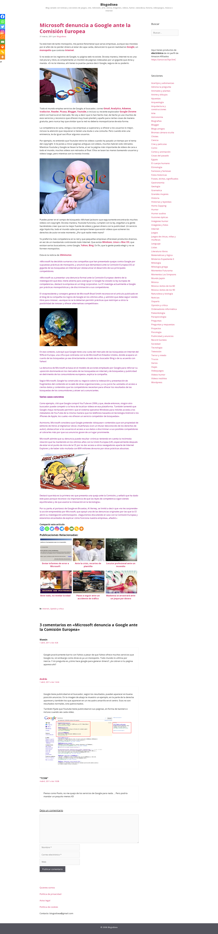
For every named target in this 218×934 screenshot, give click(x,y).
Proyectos (156, 328)
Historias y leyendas (161, 201)
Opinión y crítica (57, 608)
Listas (154, 247)
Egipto (154, 159)
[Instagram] (57, 528)
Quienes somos (47, 887)
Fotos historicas (159, 174)
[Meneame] (66, 528)
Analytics (116, 108)
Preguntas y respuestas (163, 324)
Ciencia (154, 140)
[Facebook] (42, 528)
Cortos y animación (160, 151)
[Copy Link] (76, 528)
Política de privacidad (50, 894)
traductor (45, 111)
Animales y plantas (160, 90)
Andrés (43, 679)
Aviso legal (45, 900)
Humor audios (158, 213)
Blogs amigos (158, 128)
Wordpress (156, 382)
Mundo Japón (158, 278)
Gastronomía (157, 182)
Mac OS (125, 242)
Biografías (156, 120)
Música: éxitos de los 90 (163, 289)
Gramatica (156, 190)
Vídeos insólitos (159, 378)
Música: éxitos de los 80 (163, 285)
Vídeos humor (158, 374)
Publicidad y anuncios (162, 336)
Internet (69, 50)
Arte (153, 113)
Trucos (154, 359)
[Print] (2, 46)
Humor (154, 209)
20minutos (65, 255)
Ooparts (155, 301)
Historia (155, 198)
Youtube (81, 111)
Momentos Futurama (162, 270)
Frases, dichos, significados (164, 178)
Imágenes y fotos (159, 224)
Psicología (156, 332)
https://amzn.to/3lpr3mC (163, 59)
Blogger (72, 111)
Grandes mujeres (159, 194)
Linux (116, 242)
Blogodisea (109, 4)
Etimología (156, 167)
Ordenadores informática (164, 309)
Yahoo (84, 245)
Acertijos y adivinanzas (162, 83)
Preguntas (156, 320)
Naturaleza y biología (162, 293)
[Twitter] (52, 528)
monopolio (45, 50)
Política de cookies (49, 906)
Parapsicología (158, 316)
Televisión (156, 351)
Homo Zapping (158, 205)
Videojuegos (157, 370)
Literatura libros (159, 251)
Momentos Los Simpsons (163, 274)
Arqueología (157, 102)
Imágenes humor (159, 221)
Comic (154, 147)
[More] (81, 528)
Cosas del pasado (160, 155)
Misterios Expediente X (162, 259)
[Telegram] (62, 528)
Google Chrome (128, 111)
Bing (91, 245)
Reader (55, 111)
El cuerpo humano (160, 163)
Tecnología (156, 347)
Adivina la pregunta (161, 86)
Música (155, 282)
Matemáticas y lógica (162, 255)
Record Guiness (159, 339)
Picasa (63, 111)
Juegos (154, 232)
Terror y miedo (158, 355)
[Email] (71, 528)
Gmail (107, 108)
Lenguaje (155, 243)
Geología (155, 186)
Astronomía (157, 117)
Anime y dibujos (159, 94)
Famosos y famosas (161, 171)
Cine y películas (159, 144)
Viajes (154, 366)
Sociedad (155, 343)
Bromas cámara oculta (162, 132)
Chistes (154, 136)
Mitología (156, 262)
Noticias (155, 297)
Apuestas (156, 98)
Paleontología (158, 313)
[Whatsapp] (47, 528)
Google (130, 46)
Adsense (126, 108)
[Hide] (1, 62)
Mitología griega (159, 266)
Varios (154, 363)
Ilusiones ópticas (159, 217)
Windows (107, 242)
